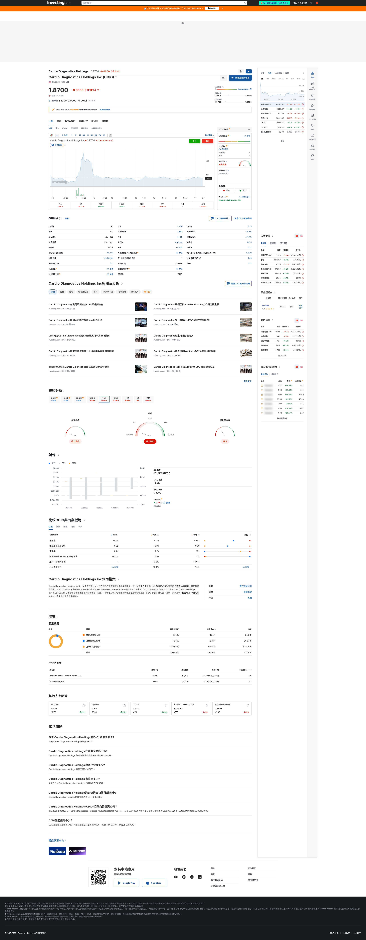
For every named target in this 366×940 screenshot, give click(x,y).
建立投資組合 (217, 880)
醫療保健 (248, 592)
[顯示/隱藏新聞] (110, 135)
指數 (269, 73)
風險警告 (357, 933)
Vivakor (136, 705)
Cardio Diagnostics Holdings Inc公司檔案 (82, 579)
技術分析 (55, 391)
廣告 (250, 874)
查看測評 (300, 306)
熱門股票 (265, 320)
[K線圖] (51, 135)
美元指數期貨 (266, 132)
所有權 (64, 128)
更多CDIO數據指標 (243, 218)
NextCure (55, 705)
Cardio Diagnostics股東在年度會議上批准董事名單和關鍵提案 (81, 351)
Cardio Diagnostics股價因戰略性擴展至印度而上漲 (75, 320)
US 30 (263, 123)
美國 (250, 598)
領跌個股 (283, 243)
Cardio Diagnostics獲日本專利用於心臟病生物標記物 (181, 320)
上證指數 (264, 109)
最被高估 (274, 374)
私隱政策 (346, 933)
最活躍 (263, 243)
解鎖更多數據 (243, 89)
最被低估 (264, 374)
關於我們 (252, 868)
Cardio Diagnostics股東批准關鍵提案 (173, 335)
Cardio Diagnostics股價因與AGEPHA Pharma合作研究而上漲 (186, 304)
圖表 (59, 121)
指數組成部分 (97, 128)
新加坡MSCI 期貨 (267, 113)
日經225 (264, 118)
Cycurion (95, 705)
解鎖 (116, 567)
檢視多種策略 (105, 109)
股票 (287, 73)
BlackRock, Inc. (57, 681)
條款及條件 (334, 933)
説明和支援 (253, 880)
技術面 (94, 121)
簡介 (57, 128)
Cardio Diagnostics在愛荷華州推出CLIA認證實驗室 (76, 304)
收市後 (55, 100)
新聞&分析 (70, 121)
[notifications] (311, 2)
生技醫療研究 (246, 586)
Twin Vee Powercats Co (184, 705)
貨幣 (262, 73)
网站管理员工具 (218, 886)
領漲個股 (273, 243)
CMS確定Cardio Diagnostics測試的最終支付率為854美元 (79, 335)
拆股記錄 (84, 128)
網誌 (213, 868)
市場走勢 (265, 235)
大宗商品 (278, 73)
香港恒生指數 (266, 104)
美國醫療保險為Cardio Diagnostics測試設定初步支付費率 (79, 366)
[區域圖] (56, 135)
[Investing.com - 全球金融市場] (58, 3)
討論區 (105, 121)
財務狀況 (83, 121)
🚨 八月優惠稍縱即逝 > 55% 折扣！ (274, 3)
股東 (52, 617)
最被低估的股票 (269, 366)
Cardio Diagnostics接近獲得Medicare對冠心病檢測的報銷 (185, 351)
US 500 (264, 127)
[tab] (54, 399)
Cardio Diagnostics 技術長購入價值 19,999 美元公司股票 (184, 366)
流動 (213, 874)
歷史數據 (74, 128)
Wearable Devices (222, 705)
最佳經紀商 (266, 292)
